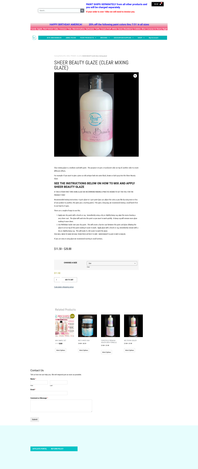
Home (56, 56)
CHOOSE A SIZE (70, 263)
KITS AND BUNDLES (54, 38)
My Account (153, 38)
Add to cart (69, 280)
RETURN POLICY (57, 449)
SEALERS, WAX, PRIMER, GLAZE (70, 56)
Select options (60, 350)
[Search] (82, 10)
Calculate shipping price (64, 287)
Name (33, 379)
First (31, 385)
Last (51, 385)
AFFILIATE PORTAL (39, 449)
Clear (88, 267)
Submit (34, 419)
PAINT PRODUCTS (87, 38)
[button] (135, 76)
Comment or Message (39, 398)
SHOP (140, 38)
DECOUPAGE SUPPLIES (122, 38)
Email (33, 390)
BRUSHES (103, 38)
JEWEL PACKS (71, 38)
